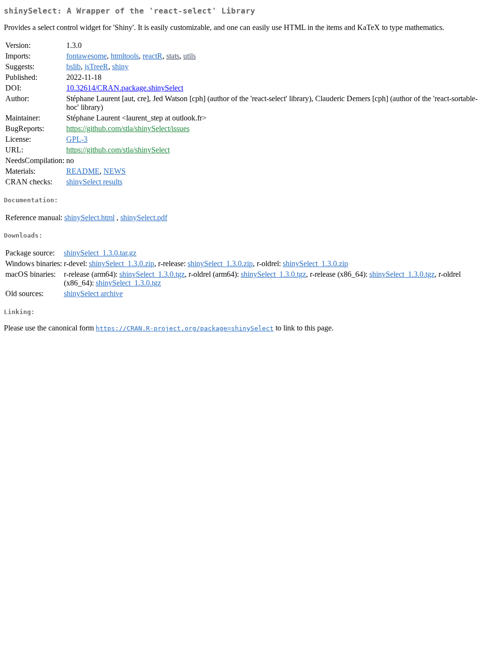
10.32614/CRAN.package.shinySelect (124, 88)
